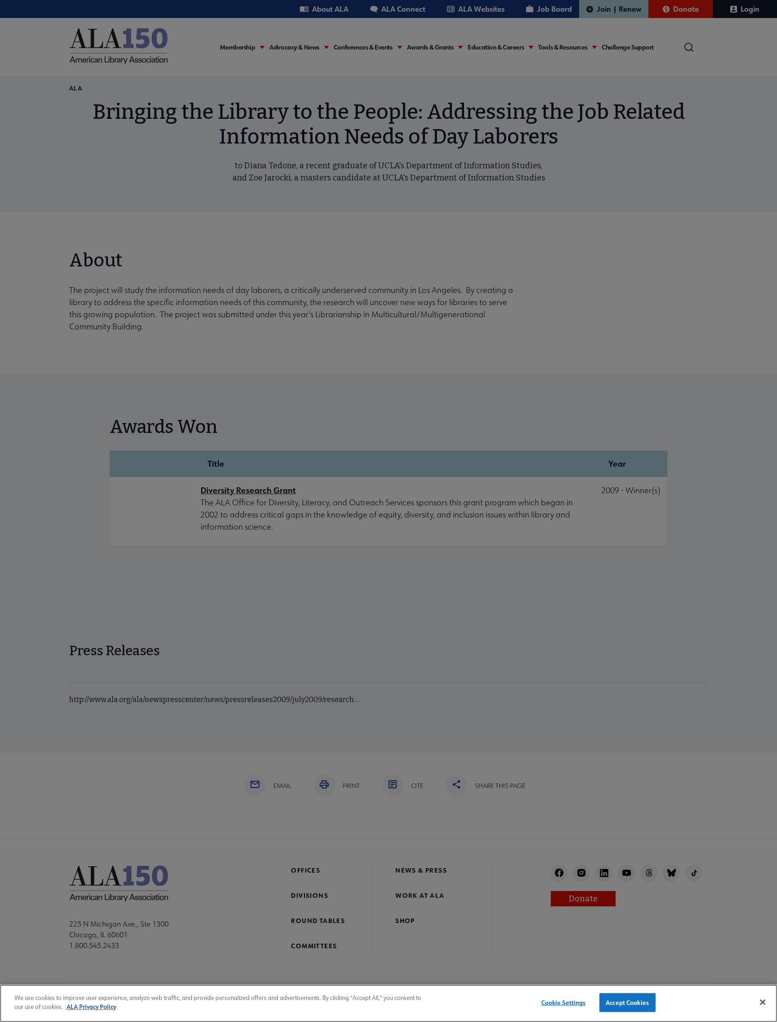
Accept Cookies (627, 1002)
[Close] (763, 1002)
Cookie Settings (563, 1002)
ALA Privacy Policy (91, 1006)
